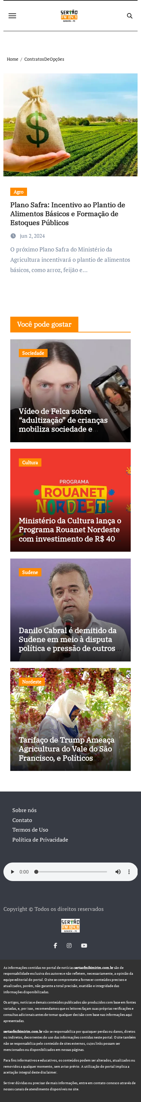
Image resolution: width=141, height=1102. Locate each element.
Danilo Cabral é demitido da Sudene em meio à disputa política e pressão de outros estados (68, 643)
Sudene (30, 572)
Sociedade (33, 353)
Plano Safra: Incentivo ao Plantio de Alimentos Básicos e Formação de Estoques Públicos (67, 213)
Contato (22, 820)
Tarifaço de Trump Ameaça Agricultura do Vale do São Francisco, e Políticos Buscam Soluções (67, 753)
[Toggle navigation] (12, 15)
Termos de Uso (30, 829)
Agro (19, 191)
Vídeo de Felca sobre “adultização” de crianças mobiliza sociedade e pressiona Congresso (63, 424)
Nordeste (31, 681)
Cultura (30, 462)
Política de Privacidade (40, 839)
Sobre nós (24, 810)
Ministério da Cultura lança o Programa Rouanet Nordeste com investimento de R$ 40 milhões (70, 533)
